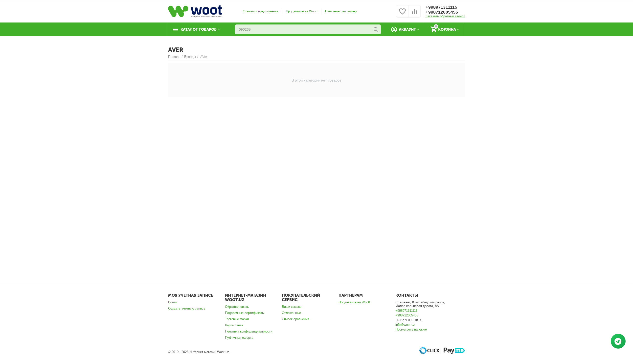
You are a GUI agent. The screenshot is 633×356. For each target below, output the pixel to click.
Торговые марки (237, 319)
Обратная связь (237, 307)
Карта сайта (234, 325)
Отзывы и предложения (260, 11)
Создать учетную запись (186, 308)
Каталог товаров (199, 29)
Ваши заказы (291, 307)
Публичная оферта (239, 337)
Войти (172, 302)
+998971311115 (441, 7)
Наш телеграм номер (341, 11)
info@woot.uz (405, 325)
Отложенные (291, 313)
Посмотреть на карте (411, 329)
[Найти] (376, 29)
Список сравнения (295, 319)
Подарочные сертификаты (244, 313)
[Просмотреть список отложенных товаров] (402, 14)
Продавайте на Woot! (301, 11)
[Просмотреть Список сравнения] (414, 14)
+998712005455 (442, 12)
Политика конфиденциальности (248, 331)
